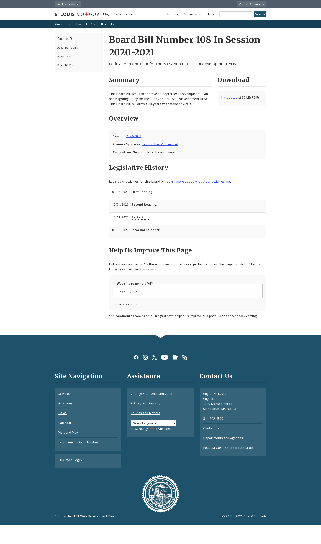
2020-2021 (133, 136)
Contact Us (211, 428)
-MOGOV (77, 14)
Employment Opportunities (78, 442)
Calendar (65, 423)
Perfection (140, 217)
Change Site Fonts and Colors (152, 394)
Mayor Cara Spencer (118, 14)
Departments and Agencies (223, 438)
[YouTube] (164, 357)
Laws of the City (85, 24)
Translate (163, 429)
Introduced (229, 97)
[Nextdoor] (175, 357)
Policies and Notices (145, 413)
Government (193, 14)
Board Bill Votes (66, 65)
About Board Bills (67, 47)
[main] (160, 178)
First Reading (142, 192)
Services (173, 14)
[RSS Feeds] (184, 357)
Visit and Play (68, 433)
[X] (154, 357)
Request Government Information (228, 448)
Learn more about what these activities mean (200, 181)
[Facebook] (136, 357)
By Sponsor (64, 56)
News (211, 14)
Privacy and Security (145, 403)
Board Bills (107, 24)
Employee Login (70, 460)
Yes (122, 292)
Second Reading (144, 204)
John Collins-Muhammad (160, 144)
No (135, 292)
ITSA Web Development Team (94, 516)
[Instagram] (145, 357)
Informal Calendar (146, 230)
